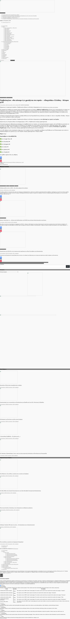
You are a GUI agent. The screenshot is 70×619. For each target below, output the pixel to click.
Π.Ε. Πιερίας (6, 48)
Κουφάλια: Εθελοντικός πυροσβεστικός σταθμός (10, 14)
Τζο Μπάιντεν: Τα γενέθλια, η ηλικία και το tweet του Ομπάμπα (14, 473)
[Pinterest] (35, 161)
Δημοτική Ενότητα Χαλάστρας (12, 555)
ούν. (22, 263)
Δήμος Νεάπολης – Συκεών (9, 36)
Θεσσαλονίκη (11, 185)
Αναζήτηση (2, 264)
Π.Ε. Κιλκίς (6, 44)
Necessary (3, 585)
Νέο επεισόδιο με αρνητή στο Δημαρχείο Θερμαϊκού (11, 541)
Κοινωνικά (16, 185)
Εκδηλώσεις (4, 50)
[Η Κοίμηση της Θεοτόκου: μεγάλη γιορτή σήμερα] (35, 411)
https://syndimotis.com (4, 164)
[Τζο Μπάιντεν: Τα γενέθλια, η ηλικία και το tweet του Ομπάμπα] (35, 465)
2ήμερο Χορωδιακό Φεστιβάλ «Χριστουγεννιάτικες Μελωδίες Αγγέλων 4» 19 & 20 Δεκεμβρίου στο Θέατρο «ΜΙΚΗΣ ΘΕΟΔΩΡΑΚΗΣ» (24, 262)
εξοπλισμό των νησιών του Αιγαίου (50, 107)
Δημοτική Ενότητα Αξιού (11, 553)
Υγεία (3, 51)
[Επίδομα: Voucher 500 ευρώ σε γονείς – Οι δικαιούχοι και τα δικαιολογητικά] (35, 516)
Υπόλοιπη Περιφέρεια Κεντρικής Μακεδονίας (10, 41)
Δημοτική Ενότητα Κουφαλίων (12, 559)
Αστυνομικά (4, 54)
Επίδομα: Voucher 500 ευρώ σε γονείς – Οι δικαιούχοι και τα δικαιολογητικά (17, 524)
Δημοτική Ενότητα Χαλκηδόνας (12, 560)
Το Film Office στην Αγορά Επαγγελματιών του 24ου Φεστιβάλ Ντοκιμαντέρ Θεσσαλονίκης (20, 490)
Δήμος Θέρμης (7, 31)
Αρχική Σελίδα (4, 25)
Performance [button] (2, 606)
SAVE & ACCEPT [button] (3, 618)
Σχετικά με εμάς (5, 545)
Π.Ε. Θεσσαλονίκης (7, 42)
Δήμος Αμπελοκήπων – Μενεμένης (10, 27)
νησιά (23, 162)
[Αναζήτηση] (68, 266)
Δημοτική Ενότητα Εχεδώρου (12, 554)
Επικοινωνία (4, 58)
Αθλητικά (4, 52)
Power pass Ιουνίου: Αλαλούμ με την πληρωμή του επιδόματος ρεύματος (16, 507)
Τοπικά (3, 26)
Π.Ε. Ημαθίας (6, 46)
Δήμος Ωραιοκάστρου (8, 40)
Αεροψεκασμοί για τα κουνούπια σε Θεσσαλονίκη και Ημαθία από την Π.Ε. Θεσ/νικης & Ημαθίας (19, 15)
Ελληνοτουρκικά (9, 162)
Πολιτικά (3, 56)
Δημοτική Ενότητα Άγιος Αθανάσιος (13, 558)
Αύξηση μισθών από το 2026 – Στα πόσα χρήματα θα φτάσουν (14, 188)
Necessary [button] (2, 584)
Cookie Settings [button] (2, 573)
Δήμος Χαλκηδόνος (7, 39)
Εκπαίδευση (4, 55)
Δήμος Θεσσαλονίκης (8, 32)
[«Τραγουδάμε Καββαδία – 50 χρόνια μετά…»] (35, 428)
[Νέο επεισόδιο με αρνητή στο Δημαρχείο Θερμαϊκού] (35, 533)
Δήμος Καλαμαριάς (7, 33)
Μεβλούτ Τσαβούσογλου (16, 162)
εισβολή (4, 162)
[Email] (35, 159)
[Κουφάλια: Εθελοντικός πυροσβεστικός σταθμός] (35, 377)
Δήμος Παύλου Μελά (8, 37)
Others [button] (1, 615)
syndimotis (2, 163)
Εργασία (7, 185)
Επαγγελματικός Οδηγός (6, 567)
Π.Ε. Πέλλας (6, 47)
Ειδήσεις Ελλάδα (5, 49)
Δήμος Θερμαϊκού (7, 30)
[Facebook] (35, 157)
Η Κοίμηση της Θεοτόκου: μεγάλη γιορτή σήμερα (11, 16)
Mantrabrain (16, 548)
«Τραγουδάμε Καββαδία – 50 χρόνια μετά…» (10, 17)
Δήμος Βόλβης (7, 28)
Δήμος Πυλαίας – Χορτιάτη (9, 38)
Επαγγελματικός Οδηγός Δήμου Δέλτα (11, 568)
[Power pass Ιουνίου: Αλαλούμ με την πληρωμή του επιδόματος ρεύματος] (35, 499)
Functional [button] (2, 603)
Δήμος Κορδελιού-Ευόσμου (9, 34)
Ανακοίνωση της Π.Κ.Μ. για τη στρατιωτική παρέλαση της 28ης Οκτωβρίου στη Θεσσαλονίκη (21, 251)
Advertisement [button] (2, 612)
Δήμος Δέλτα (6, 29)
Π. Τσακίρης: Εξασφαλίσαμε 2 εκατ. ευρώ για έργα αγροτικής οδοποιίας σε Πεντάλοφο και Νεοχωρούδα (20, 18)
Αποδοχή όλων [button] (8, 573)
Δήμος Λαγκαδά (7, 35)
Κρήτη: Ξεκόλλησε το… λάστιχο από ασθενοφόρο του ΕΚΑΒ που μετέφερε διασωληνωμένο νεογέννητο (23, 220)
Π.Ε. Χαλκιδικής (7, 43)
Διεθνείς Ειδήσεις (5, 57)
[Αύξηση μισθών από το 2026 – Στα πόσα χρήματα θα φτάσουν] (35, 176)
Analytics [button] (1, 609)
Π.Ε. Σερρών (6, 45)
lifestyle (3, 53)
